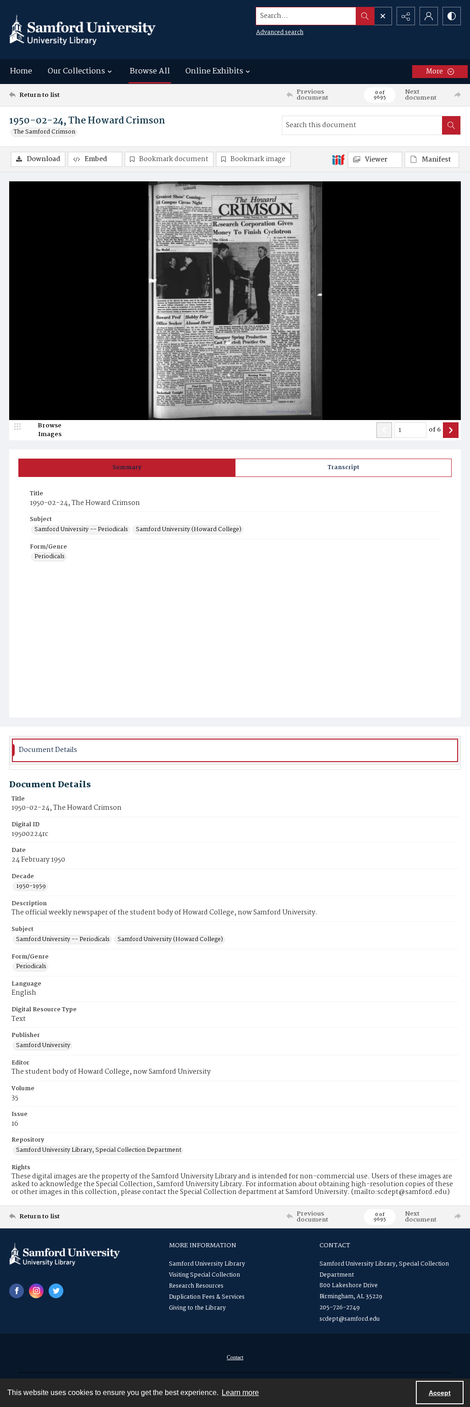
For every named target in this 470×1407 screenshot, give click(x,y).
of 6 (435, 430)
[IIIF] (338, 159)
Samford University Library (207, 1264)
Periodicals (49, 556)
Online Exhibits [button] (214, 71)
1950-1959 (31, 886)
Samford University (43, 1045)
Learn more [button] (240, 1392)
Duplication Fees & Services (207, 1297)
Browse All (150, 71)
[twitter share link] (56, 1291)
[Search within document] (451, 125)
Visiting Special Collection (204, 1275)
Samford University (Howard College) (188, 529)
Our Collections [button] (76, 71)
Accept (440, 1392)
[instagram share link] (36, 1291)
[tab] (127, 467)
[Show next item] (451, 430)
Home (21, 71)
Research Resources (196, 1286)
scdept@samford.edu (349, 1319)
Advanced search (279, 32)
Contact (235, 1357)
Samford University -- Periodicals (81, 529)
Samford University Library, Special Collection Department (98, 1150)
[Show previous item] (384, 430)
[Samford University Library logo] (82, 29)
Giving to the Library (197, 1308)
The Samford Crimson (44, 132)
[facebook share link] (16, 1291)
